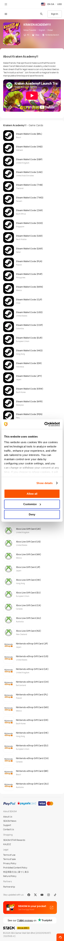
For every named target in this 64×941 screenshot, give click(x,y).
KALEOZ (7, 844)
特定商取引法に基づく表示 (16, 871)
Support (7, 825)
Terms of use (9, 854)
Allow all (32, 493)
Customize (30, 504)
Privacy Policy (9, 863)
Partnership (9, 886)
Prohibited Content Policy (15, 867)
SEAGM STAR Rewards (14, 840)
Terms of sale (9, 859)
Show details (44, 483)
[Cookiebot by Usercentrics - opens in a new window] (45, 424)
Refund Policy (9, 876)
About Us (7, 816)
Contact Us (8, 829)
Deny (32, 514)
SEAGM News (9, 820)
